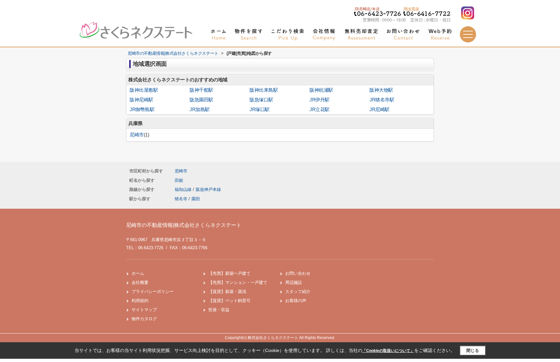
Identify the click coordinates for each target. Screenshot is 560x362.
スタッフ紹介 (297, 291)
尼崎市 (137, 134)
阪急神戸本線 (208, 189)
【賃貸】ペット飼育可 (229, 300)
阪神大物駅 (381, 90)
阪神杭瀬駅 (321, 90)
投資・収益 (218, 309)
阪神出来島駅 (264, 90)
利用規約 (140, 300)
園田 (196, 198)
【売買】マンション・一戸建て (237, 282)
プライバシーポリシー (153, 291)
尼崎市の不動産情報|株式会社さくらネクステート (183, 225)
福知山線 (184, 189)
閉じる (472, 350)
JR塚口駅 (260, 109)
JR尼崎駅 (379, 109)
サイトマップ (144, 309)
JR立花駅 (319, 109)
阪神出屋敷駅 (144, 90)
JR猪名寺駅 (381, 99)
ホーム (138, 273)
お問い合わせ (297, 273)
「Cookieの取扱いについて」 (388, 350)
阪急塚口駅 (261, 99)
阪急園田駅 (201, 99)
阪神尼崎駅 (141, 99)
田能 (179, 180)
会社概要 (140, 282)
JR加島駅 (200, 109)
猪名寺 (181, 198)
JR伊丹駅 (319, 99)
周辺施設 (293, 282)
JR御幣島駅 (142, 109)
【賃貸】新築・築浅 (227, 291)
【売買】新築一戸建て (229, 273)
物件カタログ (144, 318)
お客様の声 (295, 300)
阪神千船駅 (201, 90)
